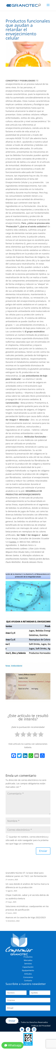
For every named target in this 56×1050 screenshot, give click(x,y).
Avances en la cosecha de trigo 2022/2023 (26, 917)
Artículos (28, 973)
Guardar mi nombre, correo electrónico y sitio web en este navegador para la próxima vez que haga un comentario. (27, 840)
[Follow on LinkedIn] (22, 1029)
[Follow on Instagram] (34, 1029)
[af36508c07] (28, 612)
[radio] (17, 735)
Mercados (28, 960)
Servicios (28, 963)
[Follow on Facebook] (28, 1029)
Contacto (28, 980)
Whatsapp (14, 1045)
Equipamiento (28, 970)
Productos (28, 957)
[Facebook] (14, 755)
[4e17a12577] (28, 702)
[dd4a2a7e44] (28, 657)
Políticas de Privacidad (40, 1025)
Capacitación (28, 967)
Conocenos (28, 977)
